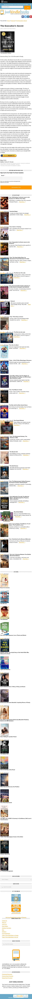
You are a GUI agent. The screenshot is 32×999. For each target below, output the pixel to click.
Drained (13, 301)
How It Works (5, 926)
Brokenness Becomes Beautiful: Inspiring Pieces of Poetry (15, 702)
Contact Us (4, 920)
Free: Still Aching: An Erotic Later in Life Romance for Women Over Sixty (19, 198)
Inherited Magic (14, 211)
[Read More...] (22, 201)
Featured (8, 163)
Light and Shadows (5, 669)
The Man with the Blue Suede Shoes (18, 405)
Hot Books (13, 163)
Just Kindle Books (11, 28)
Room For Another (5, 587)
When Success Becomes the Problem (9, 786)
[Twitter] (25, 16)
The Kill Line (3, 603)
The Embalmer (4, 619)
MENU (6, 2)
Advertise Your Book (6, 928)
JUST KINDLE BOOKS (16, 12)
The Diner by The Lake (19, 272)
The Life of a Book (14, 345)
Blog (3, 930)
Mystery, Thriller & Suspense (23, 163)
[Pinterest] (31, 16)
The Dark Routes (14, 465)
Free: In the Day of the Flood (7, 769)
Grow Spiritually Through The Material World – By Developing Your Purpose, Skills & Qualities (19, 498)
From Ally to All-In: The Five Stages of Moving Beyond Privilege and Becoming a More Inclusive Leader (20, 377)
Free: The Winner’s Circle (15, 389)
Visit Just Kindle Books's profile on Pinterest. (16, 917)
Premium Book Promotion (7, 976)
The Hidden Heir (4, 753)
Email (3, 175)
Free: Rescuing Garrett (6, 802)
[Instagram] (28, 16)
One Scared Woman (19, 420)
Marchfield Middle (18, 511)
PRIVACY (4, 931)
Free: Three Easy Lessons (16, 316)
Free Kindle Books (6, 933)
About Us (4, 922)
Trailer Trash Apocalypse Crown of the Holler (11, 836)
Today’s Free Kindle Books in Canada (10, 935)
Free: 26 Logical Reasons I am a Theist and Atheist (13, 635)
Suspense (13, 164)
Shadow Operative (5, 854)
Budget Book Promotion (7, 978)
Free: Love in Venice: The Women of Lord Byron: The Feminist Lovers (19, 524)
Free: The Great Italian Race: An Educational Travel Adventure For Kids (19, 258)
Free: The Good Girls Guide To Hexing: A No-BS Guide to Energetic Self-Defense (19, 286)
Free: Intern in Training (15, 226)
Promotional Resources (7, 974)
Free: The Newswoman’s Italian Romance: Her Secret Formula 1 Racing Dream (19, 482)
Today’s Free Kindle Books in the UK (10, 937)
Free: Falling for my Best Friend (8, 736)
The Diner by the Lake (19, 332)
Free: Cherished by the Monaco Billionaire (20, 539)
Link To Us (4, 924)
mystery (8, 164)
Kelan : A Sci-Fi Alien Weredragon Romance (20, 360)
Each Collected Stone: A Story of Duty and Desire (12, 686)
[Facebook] (23, 16)
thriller (17, 164)
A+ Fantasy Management (6, 871)
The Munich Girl (14, 451)
